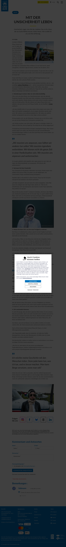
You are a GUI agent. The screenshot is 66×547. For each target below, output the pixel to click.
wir (29, 263)
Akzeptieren (33, 281)
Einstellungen (33, 284)
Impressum (30, 289)
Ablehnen (33, 286)
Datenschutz (35, 289)
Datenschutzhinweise (27, 278)
